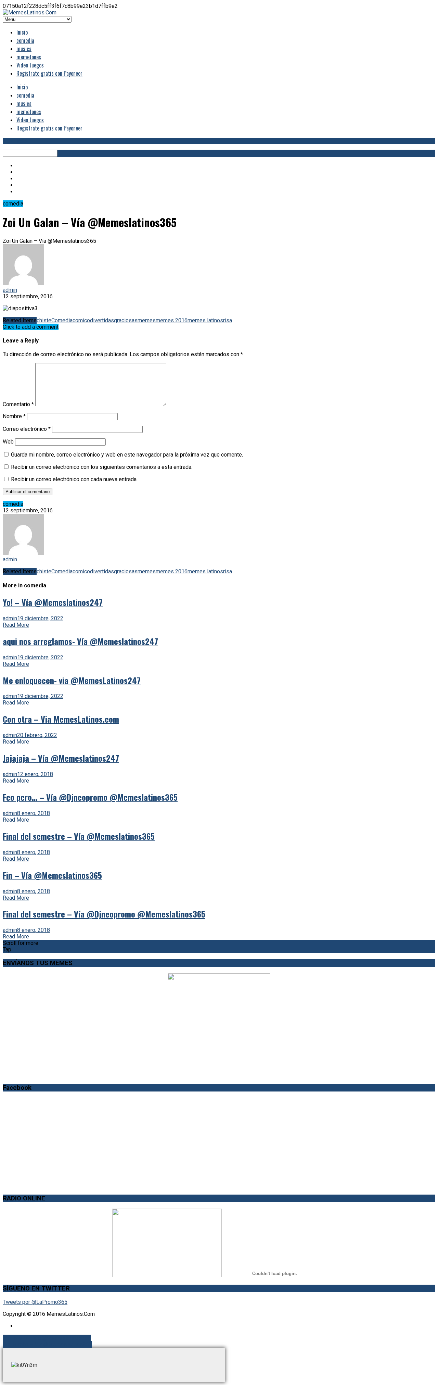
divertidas (102, 320)
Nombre (14, 416)
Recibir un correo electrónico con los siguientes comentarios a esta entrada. (101, 467)
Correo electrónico (27, 429)
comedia (25, 40)
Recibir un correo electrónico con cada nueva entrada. (74, 479)
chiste (44, 320)
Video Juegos (30, 65)
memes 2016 (172, 320)
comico (81, 320)
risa (227, 320)
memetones (28, 57)
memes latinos (205, 320)
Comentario (18, 404)
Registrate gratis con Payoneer (49, 73)
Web (8, 441)
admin (10, 290)
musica (23, 49)
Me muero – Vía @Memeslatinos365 (47, 1338)
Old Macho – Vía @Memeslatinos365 (47, 1344)
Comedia (62, 320)
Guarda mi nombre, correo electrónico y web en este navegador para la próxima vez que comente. (127, 454)
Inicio (22, 32)
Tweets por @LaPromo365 (35, 1302)
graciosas (126, 320)
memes (147, 320)
